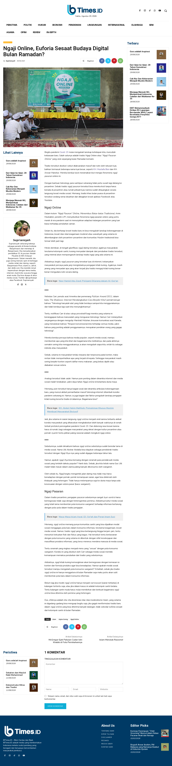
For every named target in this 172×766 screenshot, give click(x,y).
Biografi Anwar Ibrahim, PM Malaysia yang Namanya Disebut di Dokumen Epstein (144, 747)
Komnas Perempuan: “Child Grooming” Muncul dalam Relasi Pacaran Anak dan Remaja (144, 733)
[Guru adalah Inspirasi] (34, 163)
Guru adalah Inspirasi (16, 161)
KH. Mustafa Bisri (101, 169)
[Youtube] (160, 11)
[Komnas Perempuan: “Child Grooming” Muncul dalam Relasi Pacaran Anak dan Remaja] (165, 733)
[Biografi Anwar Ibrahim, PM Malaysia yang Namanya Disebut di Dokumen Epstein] (165, 747)
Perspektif (8, 42)
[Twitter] (108, 60)
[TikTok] (150, 11)
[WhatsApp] (155, 11)
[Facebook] (140, 11)
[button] (165, 10)
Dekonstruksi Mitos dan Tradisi (15, 686)
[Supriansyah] (22, 228)
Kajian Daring (63, 619)
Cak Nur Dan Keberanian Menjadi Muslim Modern (15, 189)
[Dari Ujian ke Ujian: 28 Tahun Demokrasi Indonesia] (34, 175)
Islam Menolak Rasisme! (111, 639)
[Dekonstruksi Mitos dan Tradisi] (34, 687)
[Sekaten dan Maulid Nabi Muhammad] (34, 675)
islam (54, 619)
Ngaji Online (74, 619)
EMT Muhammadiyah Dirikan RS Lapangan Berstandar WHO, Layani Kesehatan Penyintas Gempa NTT (141, 112)
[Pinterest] (114, 60)
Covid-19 (64, 152)
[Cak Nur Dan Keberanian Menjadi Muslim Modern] (34, 189)
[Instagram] (145, 11)
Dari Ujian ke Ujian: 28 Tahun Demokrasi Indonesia (16, 175)
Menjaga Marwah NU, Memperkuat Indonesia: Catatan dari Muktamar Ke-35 (17, 203)
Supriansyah (10, 61)
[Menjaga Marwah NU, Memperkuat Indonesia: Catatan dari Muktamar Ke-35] (34, 203)
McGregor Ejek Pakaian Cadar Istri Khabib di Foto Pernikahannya (65, 641)
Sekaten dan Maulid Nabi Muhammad (16, 673)
